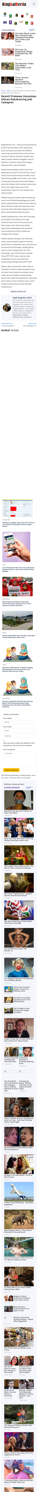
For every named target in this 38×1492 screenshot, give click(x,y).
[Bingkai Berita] (14, 4)
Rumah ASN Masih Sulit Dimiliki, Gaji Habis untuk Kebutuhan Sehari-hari (18, 636)
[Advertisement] (19, 123)
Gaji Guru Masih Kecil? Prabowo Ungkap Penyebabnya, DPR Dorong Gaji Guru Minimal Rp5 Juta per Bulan (17, 669)
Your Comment (9, 749)
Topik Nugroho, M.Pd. (22, 297)
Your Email (7, 727)
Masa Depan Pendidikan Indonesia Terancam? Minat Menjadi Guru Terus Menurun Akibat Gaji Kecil (16, 603)
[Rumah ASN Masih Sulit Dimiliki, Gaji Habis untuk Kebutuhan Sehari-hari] (17, 620)
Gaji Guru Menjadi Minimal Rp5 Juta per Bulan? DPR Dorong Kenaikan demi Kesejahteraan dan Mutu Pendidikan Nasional (17, 704)
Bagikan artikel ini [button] (18, 291)
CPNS (4, 633)
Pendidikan (6, 520)
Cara (3, 565)
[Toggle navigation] (34, 4)
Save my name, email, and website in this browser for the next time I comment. (19, 744)
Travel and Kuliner (25, 317)
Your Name (7, 718)
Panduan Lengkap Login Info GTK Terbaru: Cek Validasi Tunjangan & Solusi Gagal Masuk (18, 524)
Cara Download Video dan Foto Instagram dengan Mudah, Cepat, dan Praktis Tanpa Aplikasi (18, 569)
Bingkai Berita (17, 315)
